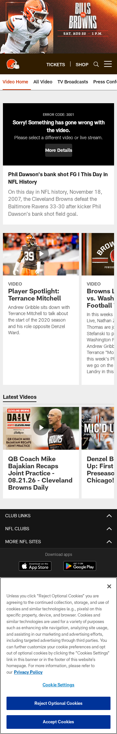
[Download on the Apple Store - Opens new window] (35, 566)
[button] (58, 150)
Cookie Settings (58, 684)
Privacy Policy (28, 672)
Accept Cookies (58, 721)
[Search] (96, 64)
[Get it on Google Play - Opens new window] (79, 569)
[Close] (109, 586)
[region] (58, 655)
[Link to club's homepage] (13, 61)
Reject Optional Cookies (58, 703)
